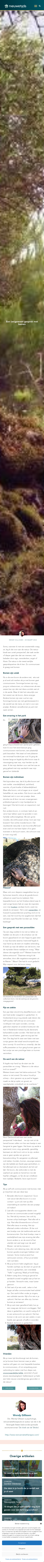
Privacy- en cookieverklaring (13, 1559)
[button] (41, 1524)
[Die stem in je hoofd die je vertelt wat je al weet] (22, 1486)
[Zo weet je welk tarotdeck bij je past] (22, 1468)
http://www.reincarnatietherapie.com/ (22, 1434)
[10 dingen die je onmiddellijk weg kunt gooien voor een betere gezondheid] (22, 1505)
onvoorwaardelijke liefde (13, 1373)
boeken (14, 907)
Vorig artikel (9, 1388)
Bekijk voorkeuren (22, 1554)
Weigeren (22, 1549)
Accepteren (22, 1543)
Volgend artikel (34, 1388)
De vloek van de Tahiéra (28, 1427)
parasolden (33, 910)
